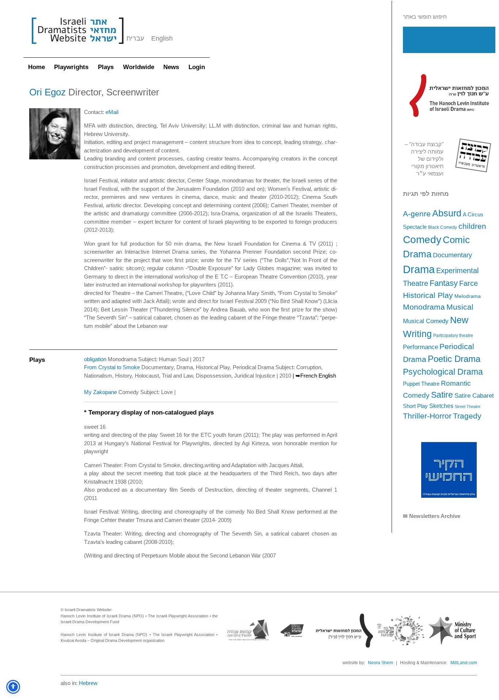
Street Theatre (467, 406)
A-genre (417, 213)
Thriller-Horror (427, 416)
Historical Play (428, 295)
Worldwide (138, 67)
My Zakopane (100, 392)
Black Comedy (442, 227)
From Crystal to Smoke (112, 367)
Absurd (446, 213)
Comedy (422, 239)
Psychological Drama (443, 372)
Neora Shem (380, 662)
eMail (112, 112)
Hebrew (88, 683)
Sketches (441, 405)
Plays (106, 67)
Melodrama (467, 296)
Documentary (452, 255)
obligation (95, 359)
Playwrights (71, 67)
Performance (420, 347)
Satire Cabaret (474, 395)
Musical (459, 307)
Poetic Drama (454, 359)
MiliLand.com (463, 662)
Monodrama (424, 307)
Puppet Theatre (421, 384)
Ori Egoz (47, 92)
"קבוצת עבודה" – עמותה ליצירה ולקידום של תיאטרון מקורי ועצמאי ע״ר (424, 159)
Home (36, 67)
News (171, 67)
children (472, 226)
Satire (442, 395)
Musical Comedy (426, 321)
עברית (135, 38)
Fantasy (444, 283)
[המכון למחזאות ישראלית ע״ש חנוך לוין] (449, 95)
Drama (419, 269)
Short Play (415, 406)
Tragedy (467, 416)
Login (196, 67)
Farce (468, 283)
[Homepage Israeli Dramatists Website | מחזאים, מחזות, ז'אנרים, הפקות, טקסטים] (77, 47)
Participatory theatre (453, 335)
